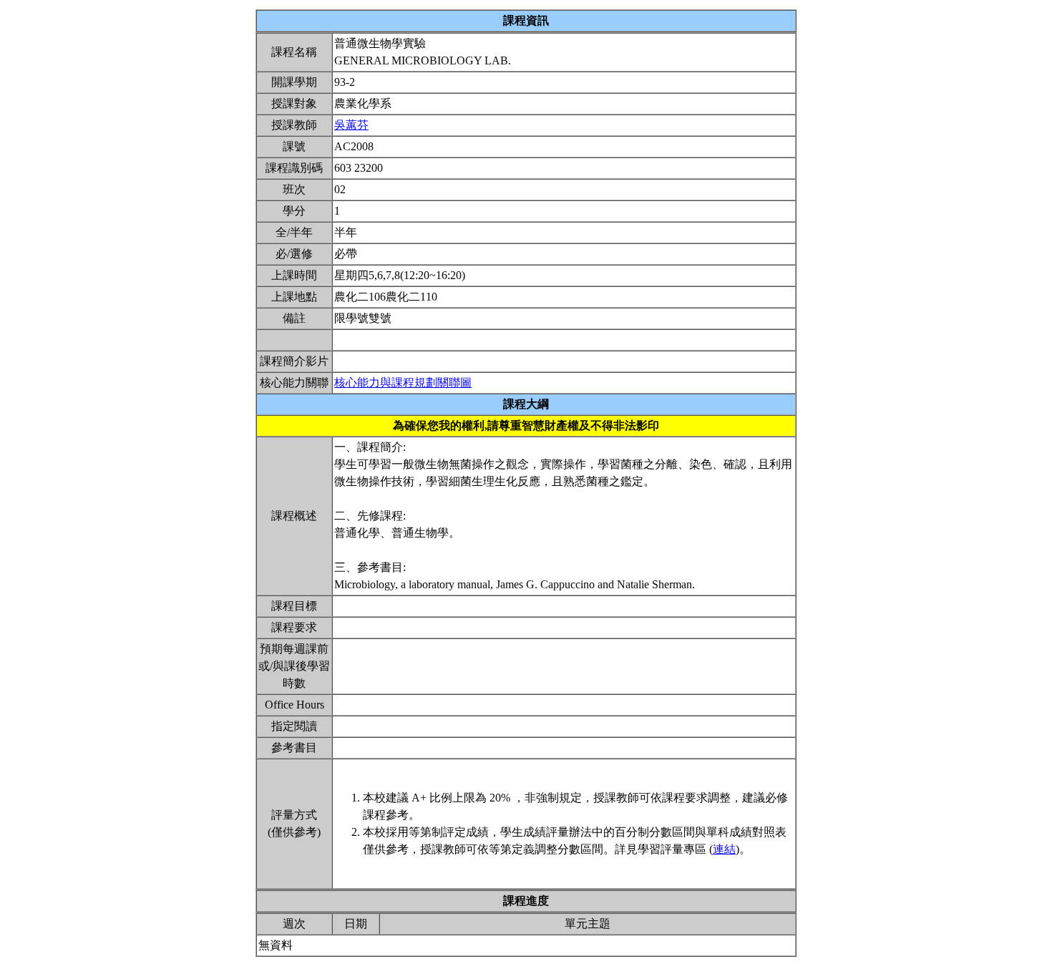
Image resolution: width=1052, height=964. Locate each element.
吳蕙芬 (351, 125)
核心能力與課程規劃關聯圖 (403, 382)
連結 (724, 849)
